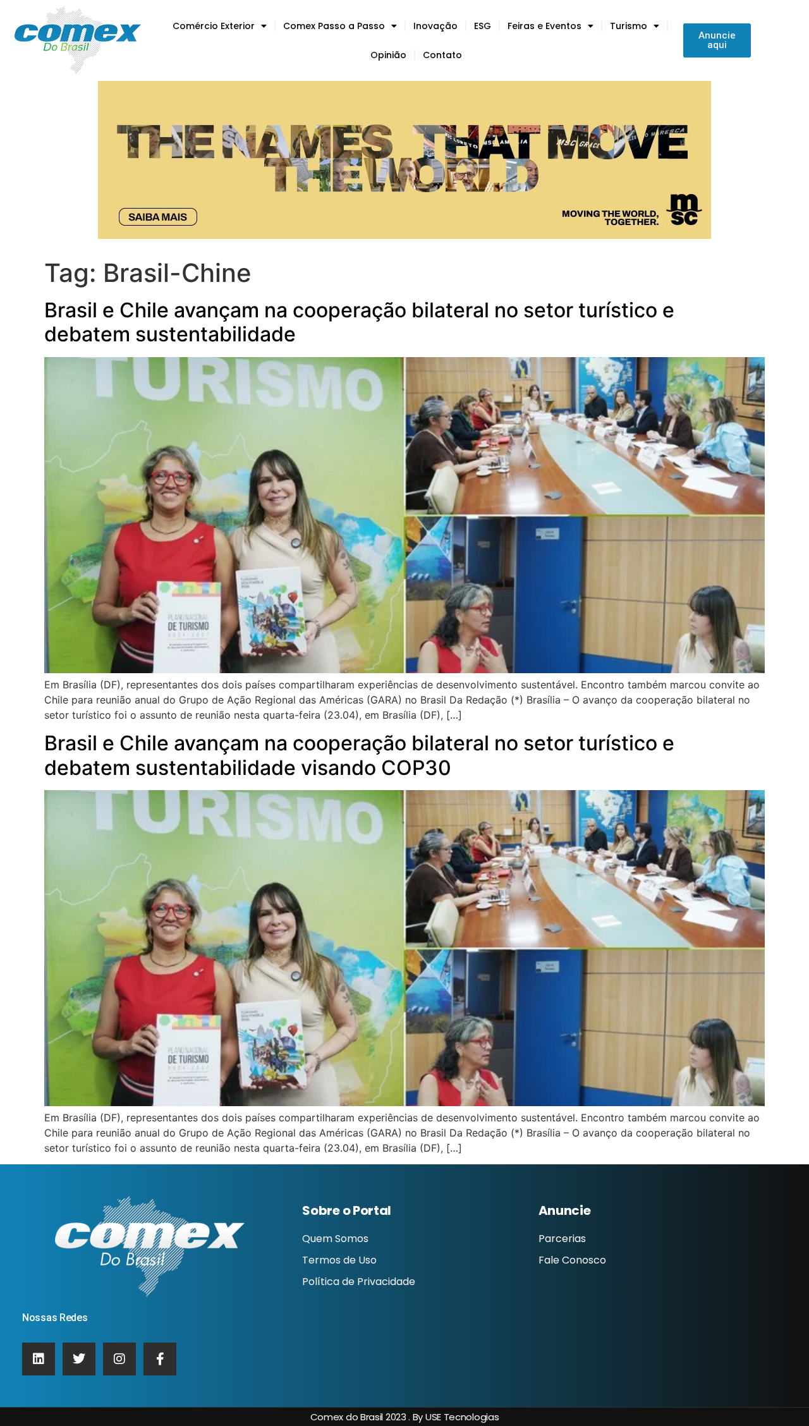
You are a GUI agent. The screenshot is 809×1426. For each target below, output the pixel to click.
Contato (442, 55)
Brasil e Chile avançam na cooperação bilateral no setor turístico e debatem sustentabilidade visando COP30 (359, 755)
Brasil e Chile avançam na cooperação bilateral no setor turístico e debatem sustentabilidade (359, 322)
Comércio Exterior (214, 26)
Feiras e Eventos (544, 26)
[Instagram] (119, 1359)
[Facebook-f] (159, 1359)
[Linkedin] (38, 1359)
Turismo (628, 26)
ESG (482, 26)
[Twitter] (79, 1359)
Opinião (388, 55)
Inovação (435, 26)
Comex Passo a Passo (334, 26)
